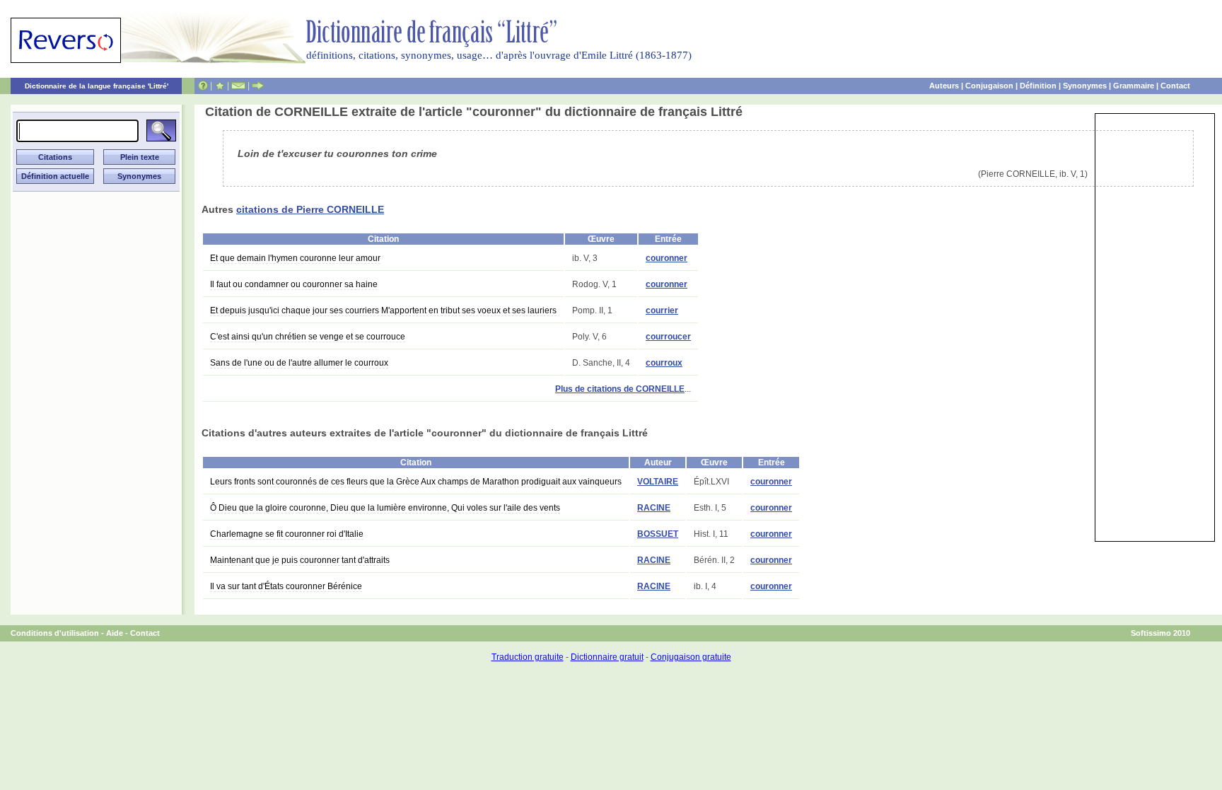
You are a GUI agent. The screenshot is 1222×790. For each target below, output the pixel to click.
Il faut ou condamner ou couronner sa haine (294, 284)
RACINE (653, 508)
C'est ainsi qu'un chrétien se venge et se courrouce (307, 337)
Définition (1038, 85)
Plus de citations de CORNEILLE (620, 389)
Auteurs (944, 85)
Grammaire (1133, 85)
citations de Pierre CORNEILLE (310, 209)
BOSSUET (657, 534)
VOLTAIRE (657, 482)
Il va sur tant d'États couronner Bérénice (286, 586)
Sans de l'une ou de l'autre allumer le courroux (299, 363)
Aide (114, 633)
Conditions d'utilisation (55, 633)
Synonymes (1085, 85)
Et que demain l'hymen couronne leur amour (295, 258)
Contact (1175, 85)
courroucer (668, 337)
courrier (662, 310)
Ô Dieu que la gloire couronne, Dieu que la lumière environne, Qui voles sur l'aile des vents (385, 508)
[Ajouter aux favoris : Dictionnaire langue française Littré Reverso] (219, 86)
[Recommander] (258, 86)
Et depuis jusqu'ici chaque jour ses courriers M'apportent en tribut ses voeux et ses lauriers (383, 310)
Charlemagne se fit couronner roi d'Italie (286, 534)
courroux (664, 363)
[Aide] (203, 86)
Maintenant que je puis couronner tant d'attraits (300, 560)
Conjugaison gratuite (691, 657)
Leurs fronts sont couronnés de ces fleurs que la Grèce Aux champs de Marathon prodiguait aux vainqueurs (416, 482)
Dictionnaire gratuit (607, 657)
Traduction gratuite (527, 657)
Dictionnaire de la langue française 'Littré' (96, 86)
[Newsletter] (238, 86)
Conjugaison (989, 85)
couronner (666, 258)
